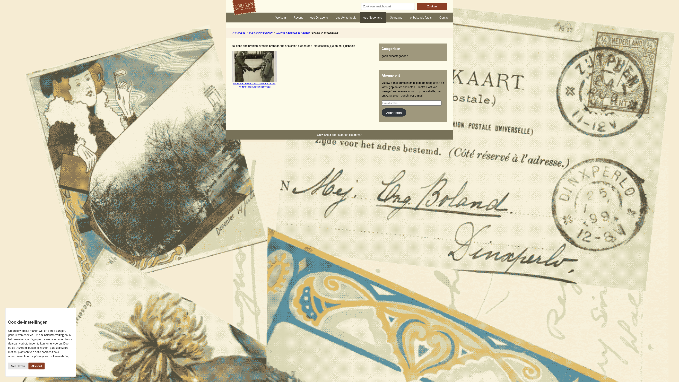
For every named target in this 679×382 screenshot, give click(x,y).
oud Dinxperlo (319, 17)
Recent (298, 17)
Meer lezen (18, 366)
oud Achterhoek (346, 17)
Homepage (239, 32)
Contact (444, 17)
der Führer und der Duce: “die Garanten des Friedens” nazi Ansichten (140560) (254, 85)
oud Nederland (372, 17)
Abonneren (394, 112)
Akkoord (36, 366)
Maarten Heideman (350, 135)
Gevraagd (396, 17)
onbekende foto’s (421, 17)
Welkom (280, 17)
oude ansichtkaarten (260, 32)
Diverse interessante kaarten (293, 32)
